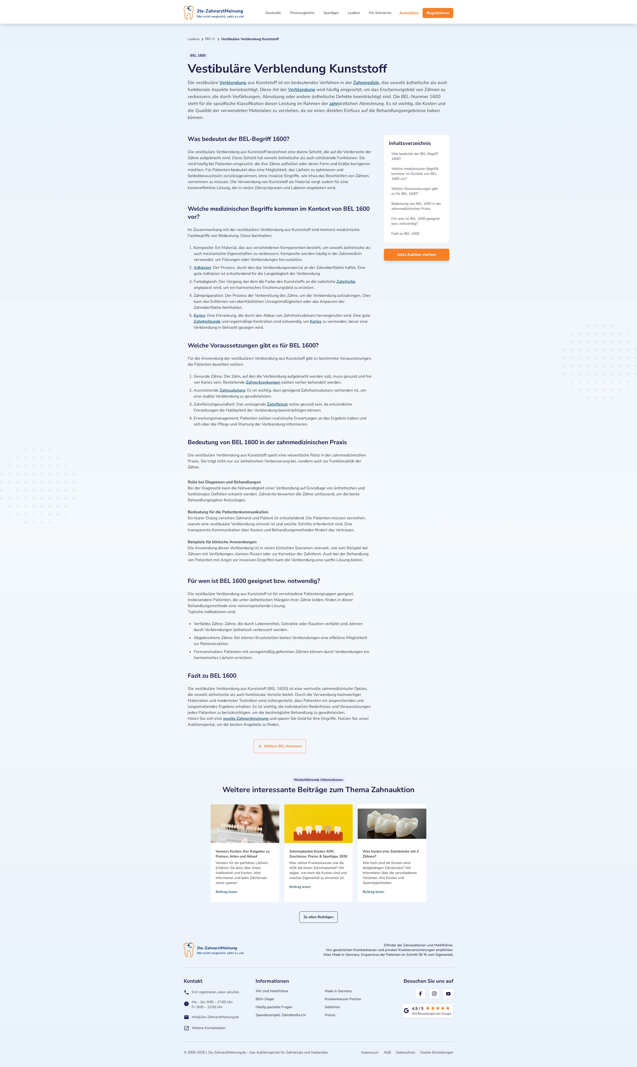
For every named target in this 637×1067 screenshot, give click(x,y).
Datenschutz (405, 1052)
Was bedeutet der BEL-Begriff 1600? (414, 156)
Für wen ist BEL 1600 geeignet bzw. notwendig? (415, 221)
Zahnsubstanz (232, 390)
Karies (199, 315)
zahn (334, 104)
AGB (387, 1052)
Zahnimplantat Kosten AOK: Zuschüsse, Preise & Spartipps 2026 (318, 854)
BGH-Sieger (265, 999)
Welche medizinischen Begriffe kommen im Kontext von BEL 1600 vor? (415, 173)
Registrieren (438, 13)
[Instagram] (434, 994)
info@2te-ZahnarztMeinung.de (215, 1017)
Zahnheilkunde (207, 321)
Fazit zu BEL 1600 (405, 233)
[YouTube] (448, 994)
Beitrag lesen (226, 891)
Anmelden (409, 13)
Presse (330, 1015)
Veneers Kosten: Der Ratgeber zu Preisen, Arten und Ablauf (243, 854)
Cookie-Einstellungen (436, 1052)
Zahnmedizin (366, 83)
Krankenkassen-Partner (343, 999)
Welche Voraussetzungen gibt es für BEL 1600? (414, 191)
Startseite (273, 12)
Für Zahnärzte (380, 12)
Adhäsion (202, 267)
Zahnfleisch (277, 404)
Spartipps (331, 12)
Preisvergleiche (302, 12)
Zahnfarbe (345, 281)
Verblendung (232, 83)
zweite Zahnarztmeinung (246, 718)
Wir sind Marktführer (272, 991)
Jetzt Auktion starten (416, 254)
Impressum (370, 1052)
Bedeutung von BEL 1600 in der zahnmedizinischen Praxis (416, 206)
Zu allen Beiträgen (318, 917)
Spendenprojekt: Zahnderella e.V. (281, 1015)
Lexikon (354, 12)
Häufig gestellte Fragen (274, 1007)
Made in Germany (338, 991)
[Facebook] (420, 994)
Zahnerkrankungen (263, 382)
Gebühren (332, 1007)
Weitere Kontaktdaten (209, 1028)
